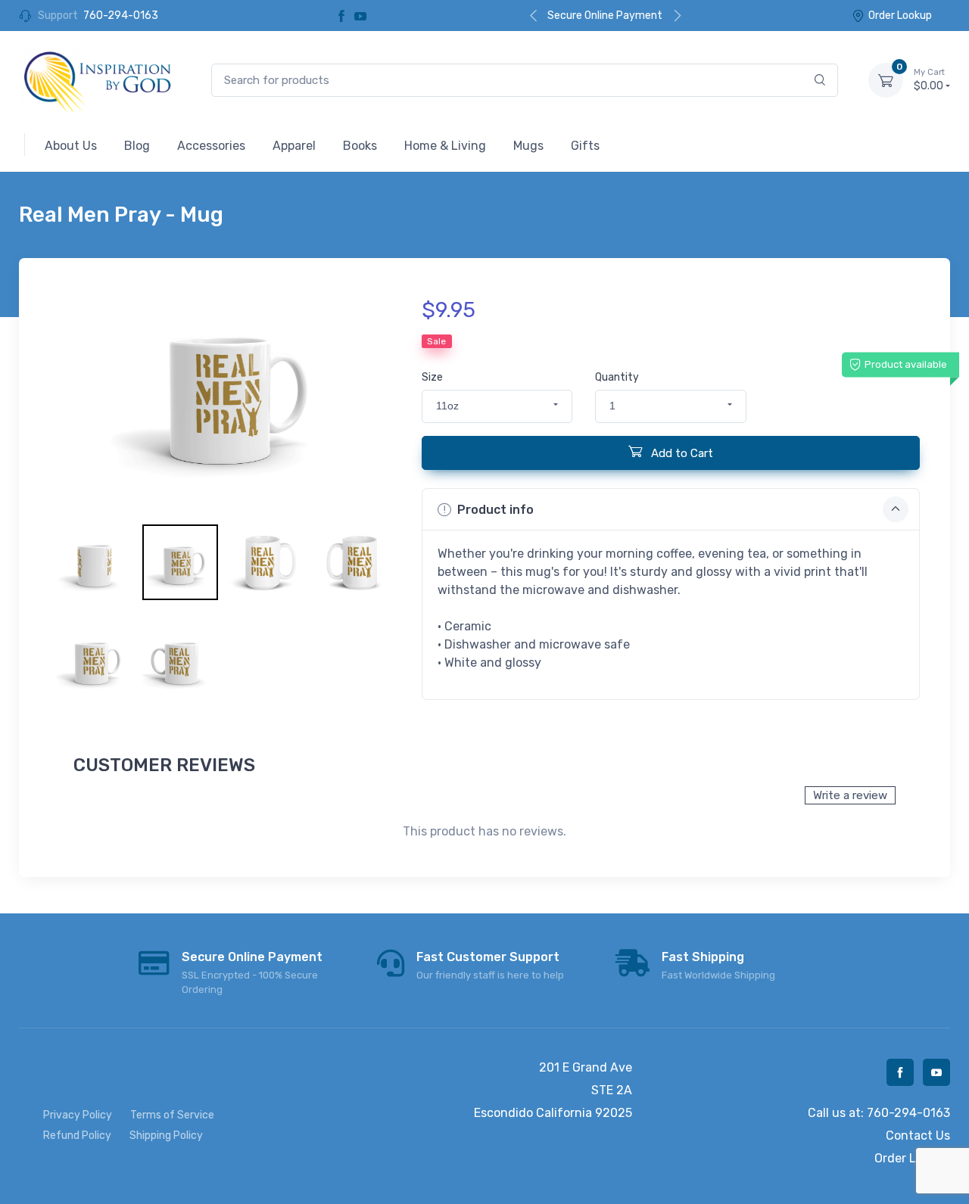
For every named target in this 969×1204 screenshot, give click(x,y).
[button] (497, 406)
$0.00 (929, 79)
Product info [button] (495, 509)
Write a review (850, 795)
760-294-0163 (120, 15)
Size (432, 377)
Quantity (617, 377)
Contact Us (918, 1135)
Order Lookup (900, 15)
